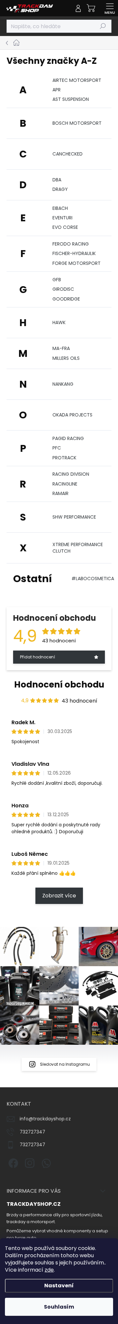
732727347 (32, 1132)
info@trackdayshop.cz (45, 1118)
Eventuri (62, 217)
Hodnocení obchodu (59, 684)
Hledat (102, 26)
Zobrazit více (59, 895)
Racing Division (70, 474)
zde (49, 1270)
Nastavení (59, 1285)
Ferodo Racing (70, 244)
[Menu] (110, 8)
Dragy (60, 189)
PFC (56, 448)
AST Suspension (70, 99)
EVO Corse (65, 227)
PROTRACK (64, 457)
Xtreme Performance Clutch (77, 547)
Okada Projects (72, 415)
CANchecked (67, 154)
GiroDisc (63, 289)
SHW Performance (74, 517)
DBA (56, 179)
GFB (56, 279)
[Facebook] (12, 1162)
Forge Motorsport (76, 263)
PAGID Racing (68, 438)
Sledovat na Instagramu (65, 1064)
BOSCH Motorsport (77, 123)
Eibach (60, 208)
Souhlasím (59, 1307)
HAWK (59, 322)
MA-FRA (61, 348)
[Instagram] (28, 1162)
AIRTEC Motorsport (76, 80)
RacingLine (64, 484)
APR (56, 89)
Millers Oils (66, 358)
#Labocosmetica (92, 578)
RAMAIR (60, 493)
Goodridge (66, 299)
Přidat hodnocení (37, 657)
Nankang (62, 384)
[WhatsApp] (45, 1162)
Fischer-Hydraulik (74, 253)
